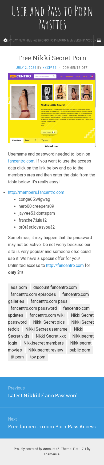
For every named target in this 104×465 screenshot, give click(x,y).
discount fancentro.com (55, 287)
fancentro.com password (34, 308)
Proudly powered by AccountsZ (36, 449)
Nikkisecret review (45, 350)
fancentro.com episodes (33, 294)
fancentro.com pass (49, 301)
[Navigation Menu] (98, 40)
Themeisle (51, 454)
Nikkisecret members (43, 343)
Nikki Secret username (46, 329)
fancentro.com (21, 161)
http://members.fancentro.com (36, 192)
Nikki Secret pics (49, 322)
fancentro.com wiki (47, 315)
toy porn (37, 357)
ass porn (19, 287)
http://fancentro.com (65, 265)
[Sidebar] (5, 40)
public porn (80, 350)
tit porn (17, 357)
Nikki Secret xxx (51, 336)
